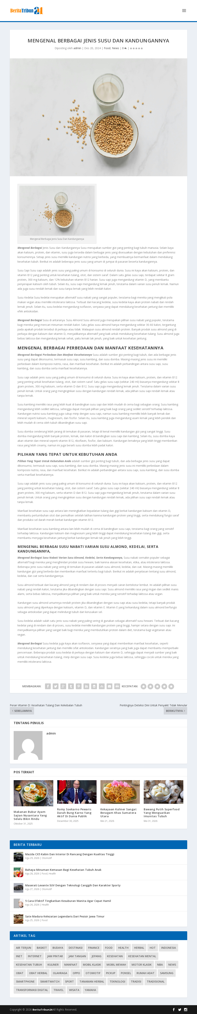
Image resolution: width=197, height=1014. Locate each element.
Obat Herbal (38, 973)
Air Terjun (23, 947)
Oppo (76, 973)
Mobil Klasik (92, 964)
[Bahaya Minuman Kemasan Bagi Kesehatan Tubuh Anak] (18, 872)
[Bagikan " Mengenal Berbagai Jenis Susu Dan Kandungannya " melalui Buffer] (94, 686)
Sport (69, 981)
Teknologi (117, 981)
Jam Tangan (77, 956)
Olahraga (60, 973)
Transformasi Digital (32, 990)
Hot (153, 947)
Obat (19, 973)
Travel (58, 990)
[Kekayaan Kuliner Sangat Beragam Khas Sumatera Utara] (120, 792)
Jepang (96, 956)
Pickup (110, 973)
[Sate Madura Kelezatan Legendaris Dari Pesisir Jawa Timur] (18, 919)
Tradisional (155, 981)
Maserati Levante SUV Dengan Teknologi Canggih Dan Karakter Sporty (73, 885)
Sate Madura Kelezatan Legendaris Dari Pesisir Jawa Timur (64, 916)
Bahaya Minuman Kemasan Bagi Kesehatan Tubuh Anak (63, 870)
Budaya (58, 947)
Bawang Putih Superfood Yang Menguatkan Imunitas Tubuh (161, 812)
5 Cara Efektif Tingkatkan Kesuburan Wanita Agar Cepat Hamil (68, 901)
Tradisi (136, 981)
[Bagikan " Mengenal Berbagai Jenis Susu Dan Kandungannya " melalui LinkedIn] (86, 686)
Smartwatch (49, 981)
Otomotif (47, 858)
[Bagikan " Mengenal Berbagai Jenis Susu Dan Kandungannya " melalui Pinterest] (79, 686)
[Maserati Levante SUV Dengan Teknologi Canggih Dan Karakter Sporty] (18, 888)
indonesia (168, 947)
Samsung (166, 973)
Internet (35, 956)
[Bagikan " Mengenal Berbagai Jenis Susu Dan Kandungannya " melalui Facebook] (48, 686)
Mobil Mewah (116, 964)
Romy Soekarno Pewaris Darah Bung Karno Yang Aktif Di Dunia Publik (74, 812)
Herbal (139, 947)
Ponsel (126, 973)
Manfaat (70, 964)
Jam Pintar (55, 956)
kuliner (53, 964)
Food (107, 48)
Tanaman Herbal (91, 981)
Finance (93, 947)
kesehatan (115, 956)
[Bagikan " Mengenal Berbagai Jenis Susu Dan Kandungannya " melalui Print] (117, 686)
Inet (19, 956)
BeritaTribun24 (43, 1009)
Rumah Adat (145, 973)
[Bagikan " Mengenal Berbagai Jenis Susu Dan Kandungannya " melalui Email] (109, 686)
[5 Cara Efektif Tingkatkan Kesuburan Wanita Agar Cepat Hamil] (18, 903)
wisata (74, 990)
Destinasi (76, 947)
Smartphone (25, 981)
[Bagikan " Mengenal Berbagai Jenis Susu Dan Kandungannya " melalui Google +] (63, 686)
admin (77, 48)
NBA (160, 964)
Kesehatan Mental (142, 956)
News (115, 48)
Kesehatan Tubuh (29, 964)
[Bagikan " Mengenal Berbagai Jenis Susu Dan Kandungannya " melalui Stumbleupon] (102, 686)
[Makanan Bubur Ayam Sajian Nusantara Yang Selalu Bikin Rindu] (33, 793)
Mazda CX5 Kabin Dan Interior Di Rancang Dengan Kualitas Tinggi (69, 854)
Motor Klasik (142, 964)
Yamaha (90, 990)
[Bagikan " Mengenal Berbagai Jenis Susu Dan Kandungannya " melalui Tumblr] (71, 686)
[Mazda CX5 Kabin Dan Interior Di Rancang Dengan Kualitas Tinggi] (18, 857)
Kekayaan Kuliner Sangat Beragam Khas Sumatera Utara (118, 812)
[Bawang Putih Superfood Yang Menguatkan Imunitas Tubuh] (163, 792)
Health (52, 873)
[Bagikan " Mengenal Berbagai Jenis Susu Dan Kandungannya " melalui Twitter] (55, 686)
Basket (42, 947)
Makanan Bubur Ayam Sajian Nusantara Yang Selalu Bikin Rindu (30, 815)
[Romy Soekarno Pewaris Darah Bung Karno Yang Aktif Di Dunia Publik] (77, 792)
